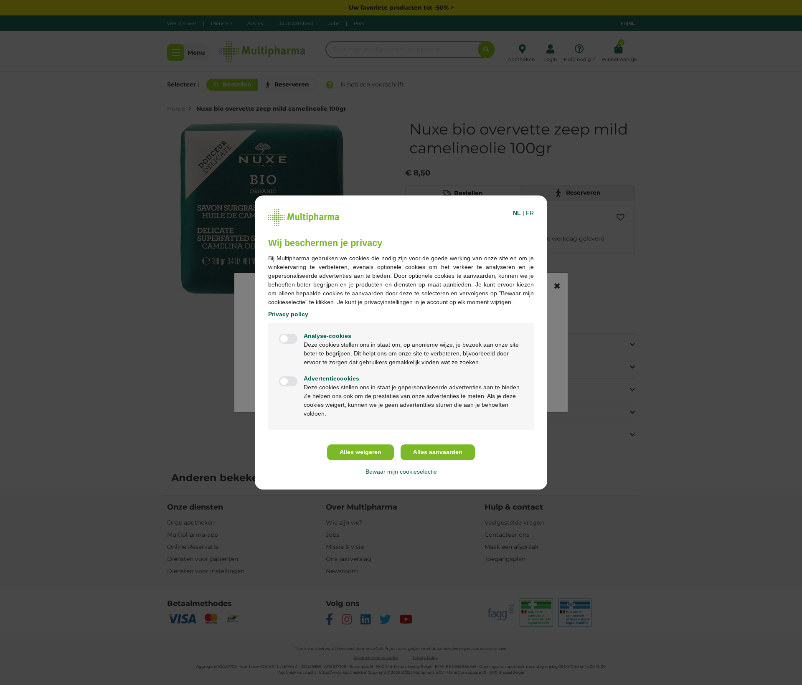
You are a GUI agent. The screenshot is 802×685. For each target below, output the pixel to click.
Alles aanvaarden (437, 452)
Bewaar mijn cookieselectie (401, 471)
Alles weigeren (360, 452)
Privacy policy (288, 314)
